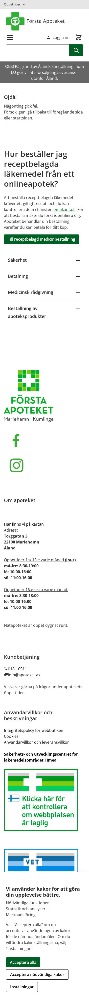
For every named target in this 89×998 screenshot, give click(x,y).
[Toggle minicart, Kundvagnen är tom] (78, 37)
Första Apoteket (45, 21)
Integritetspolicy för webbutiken (33, 730)
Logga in (60, 37)
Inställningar (22, 987)
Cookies (11, 736)
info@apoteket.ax (24, 675)
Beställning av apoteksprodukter (27, 312)
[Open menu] (10, 37)
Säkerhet (17, 260)
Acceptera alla (23, 962)
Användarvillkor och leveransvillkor (36, 742)
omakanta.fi (64, 209)
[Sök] (76, 50)
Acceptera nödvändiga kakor (37, 974)
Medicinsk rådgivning (30, 292)
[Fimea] (44, 800)
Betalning (18, 276)
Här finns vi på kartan (24, 524)
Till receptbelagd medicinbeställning (41, 239)
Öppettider (12, 4)
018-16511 (17, 669)
